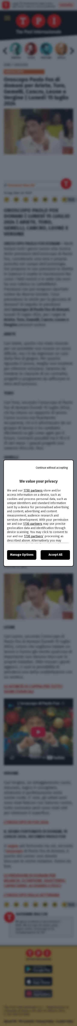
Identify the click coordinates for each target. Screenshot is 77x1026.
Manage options (22, 555)
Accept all (55, 555)
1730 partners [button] (33, 490)
